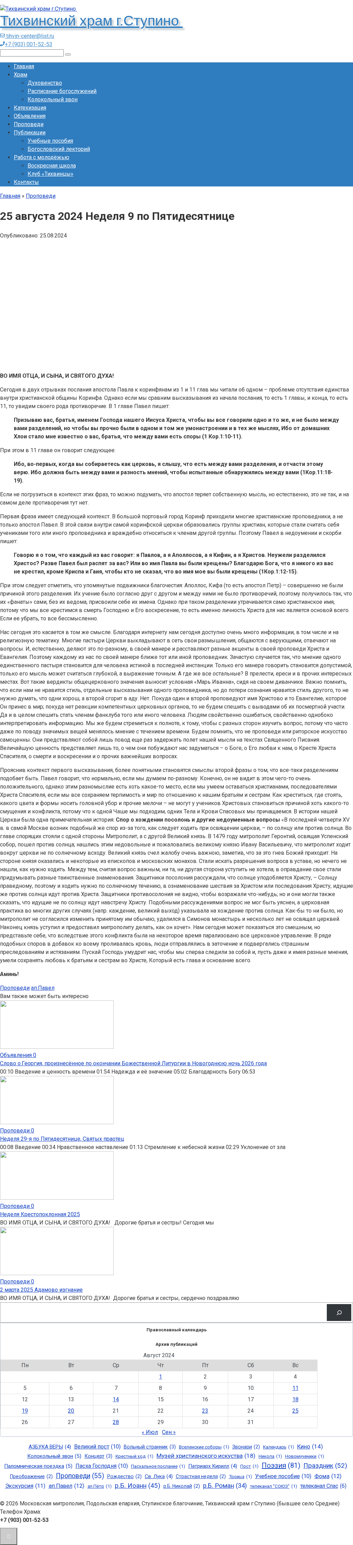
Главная (24, 66)
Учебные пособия (50, 141)
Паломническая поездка (38, 1466)
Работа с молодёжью (41, 157)
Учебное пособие (283, 1476)
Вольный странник (150, 1447)
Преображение (31, 1476)
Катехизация (30, 107)
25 (295, 1410)
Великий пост (97, 1446)
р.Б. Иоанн (137, 1486)
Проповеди (28, 124)
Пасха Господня (101, 1466)
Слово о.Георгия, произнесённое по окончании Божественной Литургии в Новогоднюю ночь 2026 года (133, 1063)
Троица (240, 1476)
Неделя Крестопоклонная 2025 (40, 1214)
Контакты (26, 182)
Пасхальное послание (158, 1466)
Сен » (169, 1432)
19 (25, 1410)
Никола (270, 1456)
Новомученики (304, 1456)
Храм (20, 74)
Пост (249, 1466)
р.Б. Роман (225, 1486)
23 (205, 1410)
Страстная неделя (201, 1476)
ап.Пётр (100, 1486)
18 (295, 1399)
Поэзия (281, 1465)
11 (295, 1388)
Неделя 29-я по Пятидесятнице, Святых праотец (62, 1139)
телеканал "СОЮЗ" (273, 1486)
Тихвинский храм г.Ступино (91, 21)
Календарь (278, 1447)
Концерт (98, 1456)
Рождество (124, 1476)
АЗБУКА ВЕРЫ (50, 1447)
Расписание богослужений (62, 91)
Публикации (30, 132)
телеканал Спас (323, 1486)
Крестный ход (134, 1456)
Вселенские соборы (204, 1447)
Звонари (246, 1447)
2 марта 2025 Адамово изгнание (41, 1290)
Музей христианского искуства (206, 1455)
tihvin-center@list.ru (29, 36)
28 (116, 1422)
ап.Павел (42, 988)
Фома (328, 1476)
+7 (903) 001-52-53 (28, 44)
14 (116, 1399)
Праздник (325, 1466)
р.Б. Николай (181, 1486)
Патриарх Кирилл (212, 1466)
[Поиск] (339, 1312)
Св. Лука (159, 1476)
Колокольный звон (53, 99)
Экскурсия (25, 1486)
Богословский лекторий (59, 149)
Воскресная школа (52, 165)
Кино (310, 1446)
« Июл (150, 1432)
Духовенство (45, 83)
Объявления (30, 116)
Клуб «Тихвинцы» (50, 174)
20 (71, 1410)
